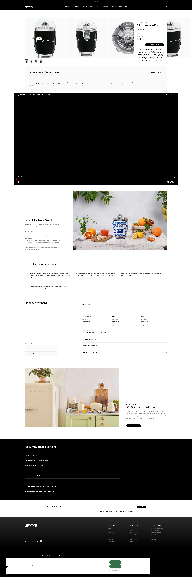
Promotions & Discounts (157, 528)
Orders (131, 528)
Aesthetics (86, 305)
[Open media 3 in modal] (45, 38)
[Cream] (138, 39)
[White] (146, 39)
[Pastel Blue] (143, 39)
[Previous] (77, 1)
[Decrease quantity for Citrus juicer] (138, 44)
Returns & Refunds (134, 537)
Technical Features (89, 339)
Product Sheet (32, 348)
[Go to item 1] (31, 61)
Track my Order (133, 539)
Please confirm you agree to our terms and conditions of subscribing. (117, 511)
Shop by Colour (133, 532)
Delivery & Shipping (134, 535)
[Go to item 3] (41, 61)
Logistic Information (89, 352)
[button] (5, 566)
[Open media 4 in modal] (170, 38)
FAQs (109, 530)
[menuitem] (67, 7)
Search (109, 528)
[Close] (146, 561)
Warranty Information (113, 537)
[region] (78, 566)
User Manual (32, 353)
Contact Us (111, 532)
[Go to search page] (162, 7)
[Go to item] (26, 61)
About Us (132, 530)
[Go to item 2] (36, 61)
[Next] (115, 1)
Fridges (153, 537)
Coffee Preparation (156, 532)
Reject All (115, 566)
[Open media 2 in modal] (86, 38)
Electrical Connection (90, 346)
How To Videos (111, 535)
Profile (131, 541)
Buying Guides (111, 539)
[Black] (140, 39)
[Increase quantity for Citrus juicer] (143, 44)
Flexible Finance (112, 541)
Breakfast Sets (155, 530)
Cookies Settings (115, 570)
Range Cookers (155, 535)
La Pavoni (154, 539)
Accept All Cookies (115, 562)
